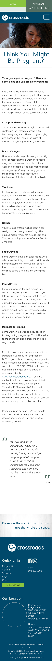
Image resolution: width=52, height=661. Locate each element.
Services (6, 573)
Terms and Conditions (33, 657)
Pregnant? (7, 566)
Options (6, 569)
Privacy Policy (16, 657)
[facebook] (30, 561)
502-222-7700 (35, 570)
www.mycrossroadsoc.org (16, 376)
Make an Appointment (39, 6)
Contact (6, 580)
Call (13, 3)
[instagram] (35, 561)
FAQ (4, 576)
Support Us (13, 585)
